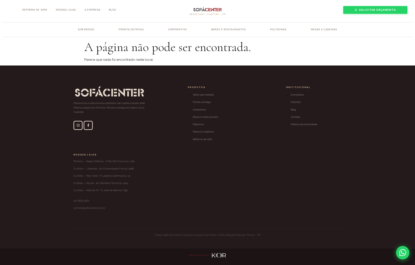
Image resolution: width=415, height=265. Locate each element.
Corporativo (177, 29)
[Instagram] (78, 125)
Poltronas (278, 29)
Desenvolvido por (199, 255)
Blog (112, 9)
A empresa (92, 9)
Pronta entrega (131, 29)
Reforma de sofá (34, 9)
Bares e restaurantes (228, 29)
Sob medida (86, 29)
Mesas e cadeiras (324, 29)
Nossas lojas (66, 9)
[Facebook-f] (88, 125)
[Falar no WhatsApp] (402, 252)
